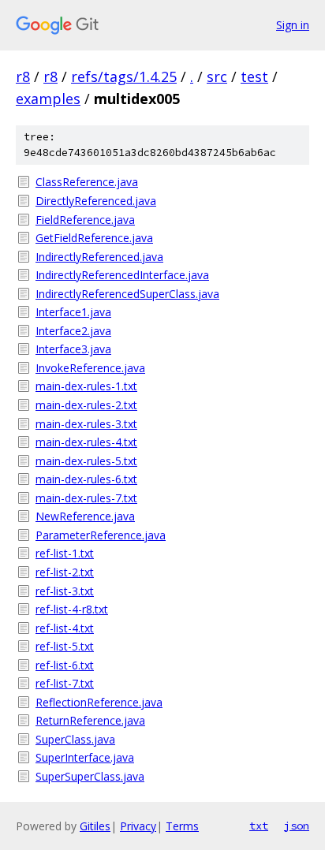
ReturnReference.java (90, 720)
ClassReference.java (86, 181)
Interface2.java (73, 330)
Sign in (292, 24)
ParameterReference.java (100, 535)
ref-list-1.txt (64, 553)
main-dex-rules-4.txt (86, 441)
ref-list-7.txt (64, 683)
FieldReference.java (85, 219)
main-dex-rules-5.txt (86, 460)
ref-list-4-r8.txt (71, 609)
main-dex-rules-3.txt (86, 423)
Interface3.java (73, 348)
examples (48, 98)
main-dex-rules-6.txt (86, 479)
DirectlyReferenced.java (95, 200)
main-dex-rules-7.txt (86, 497)
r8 (23, 76)
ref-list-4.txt (64, 628)
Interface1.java (73, 311)
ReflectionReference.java (98, 702)
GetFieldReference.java (94, 237)
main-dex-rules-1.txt (86, 385)
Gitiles (95, 825)
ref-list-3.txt (64, 590)
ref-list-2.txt (64, 572)
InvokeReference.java (90, 367)
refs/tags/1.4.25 (124, 76)
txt (258, 825)
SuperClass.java (75, 739)
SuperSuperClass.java (89, 776)
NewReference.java (85, 516)
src (217, 76)
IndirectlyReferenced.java (99, 256)
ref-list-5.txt (64, 646)
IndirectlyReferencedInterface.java (122, 274)
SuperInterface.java (84, 757)
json (296, 825)
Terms (182, 825)
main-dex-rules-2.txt (86, 404)
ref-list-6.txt (64, 665)
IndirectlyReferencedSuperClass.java (127, 293)
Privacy (138, 825)
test (254, 76)
